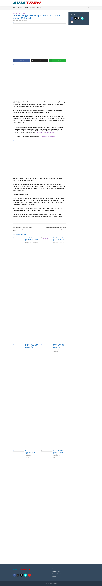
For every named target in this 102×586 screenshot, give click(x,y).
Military (26, 7)
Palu (24, 220)
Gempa (20, 220)
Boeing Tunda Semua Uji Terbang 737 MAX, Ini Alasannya (31, 346)
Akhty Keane (24, 20)
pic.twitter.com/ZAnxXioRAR (45, 133)
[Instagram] (75, 18)
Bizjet (39, 7)
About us (54, 568)
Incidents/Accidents (17, 13)
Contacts (54, 576)
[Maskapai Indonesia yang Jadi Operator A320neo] (18, 502)
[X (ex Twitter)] (78, 18)
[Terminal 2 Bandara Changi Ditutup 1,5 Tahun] (46, 289)
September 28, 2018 (48, 136)
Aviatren (55, 583)
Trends (20, 7)
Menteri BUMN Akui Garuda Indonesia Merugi (58, 452)
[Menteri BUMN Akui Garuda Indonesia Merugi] (46, 502)
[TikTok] (82, 18)
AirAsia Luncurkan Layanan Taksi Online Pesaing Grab (59, 346)
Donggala (15, 220)
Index (24, 13)
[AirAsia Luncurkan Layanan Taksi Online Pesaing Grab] (46, 396)
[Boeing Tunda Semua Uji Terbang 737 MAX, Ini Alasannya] (18, 396)
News (14, 7)
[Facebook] (72, 18)
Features (32, 7)
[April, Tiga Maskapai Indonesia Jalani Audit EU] (18, 289)
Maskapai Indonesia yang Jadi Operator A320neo (31, 452)
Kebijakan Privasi (56, 571)
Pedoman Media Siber (57, 573)
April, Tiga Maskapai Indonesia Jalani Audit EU (31, 239)
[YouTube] (72, 22)
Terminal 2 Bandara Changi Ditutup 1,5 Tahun (58, 239)
